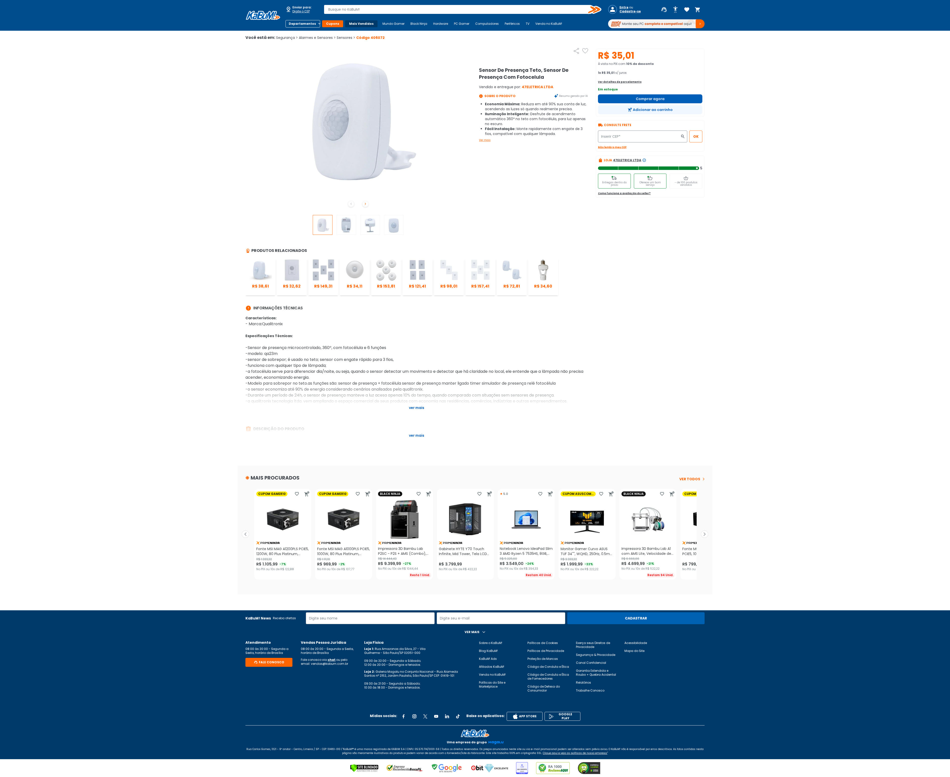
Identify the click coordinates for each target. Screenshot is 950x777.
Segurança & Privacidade (595, 655)
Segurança (287, 37)
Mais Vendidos (361, 24)
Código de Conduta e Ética (548, 667)
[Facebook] (403, 716)
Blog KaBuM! (488, 651)
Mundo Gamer (393, 24)
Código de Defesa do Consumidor (543, 688)
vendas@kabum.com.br (329, 664)
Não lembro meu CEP (612, 147)
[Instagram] (414, 716)
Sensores (346, 37)
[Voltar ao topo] (475, 733)
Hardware (440, 24)
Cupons (332, 24)
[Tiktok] (457, 716)
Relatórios (583, 682)
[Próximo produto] (705, 534)
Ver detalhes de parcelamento (619, 82)
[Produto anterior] (245, 534)
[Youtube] (436, 716)
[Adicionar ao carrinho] (306, 493)
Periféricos (512, 24)
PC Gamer (461, 24)
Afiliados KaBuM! (491, 667)
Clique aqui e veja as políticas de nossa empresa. (575, 753)
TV (527, 24)
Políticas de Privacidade (545, 651)
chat (331, 660)
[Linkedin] (447, 716)
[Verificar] (364, 768)
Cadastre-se (630, 11)
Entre (623, 7)
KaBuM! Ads (488, 659)
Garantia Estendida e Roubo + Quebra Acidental (596, 673)
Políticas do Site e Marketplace (492, 684)
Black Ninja (418, 24)
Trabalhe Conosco (590, 690)
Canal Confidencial (591, 663)
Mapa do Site (634, 651)
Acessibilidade (635, 643)
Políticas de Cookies (542, 643)
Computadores (487, 24)
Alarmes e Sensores (317, 37)
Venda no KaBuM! (548, 24)
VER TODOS (689, 479)
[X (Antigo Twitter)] (425, 716)
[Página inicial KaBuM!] (263, 15)
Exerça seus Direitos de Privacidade (593, 645)
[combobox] (459, 9)
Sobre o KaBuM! (490, 643)
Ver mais (485, 140)
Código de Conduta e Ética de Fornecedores (548, 676)
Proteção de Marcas (542, 659)
